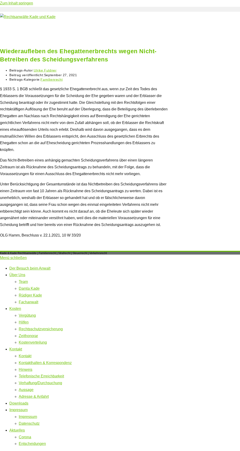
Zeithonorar (28, 336)
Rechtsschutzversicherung (41, 329)
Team (23, 282)
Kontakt (15, 349)
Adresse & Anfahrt (34, 396)
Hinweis (25, 370)
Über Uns (17, 275)
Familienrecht (52, 79)
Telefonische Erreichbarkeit (41, 376)
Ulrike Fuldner (45, 70)
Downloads (18, 403)
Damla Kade (29, 288)
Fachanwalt (28, 302)
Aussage (26, 390)
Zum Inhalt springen (16, 3)
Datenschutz (29, 423)
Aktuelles (17, 430)
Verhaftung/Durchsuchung (40, 383)
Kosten (15, 309)
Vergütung (27, 315)
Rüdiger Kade (30, 295)
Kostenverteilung (33, 342)
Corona (25, 437)
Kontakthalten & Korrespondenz (45, 363)
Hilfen (24, 322)
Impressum (18, 410)
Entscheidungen (32, 444)
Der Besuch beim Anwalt (29, 268)
